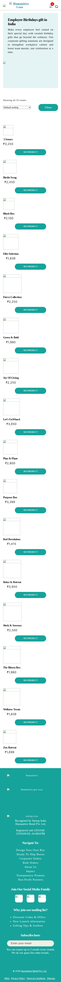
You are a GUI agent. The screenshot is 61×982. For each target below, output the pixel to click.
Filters (48, 107)
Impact (30, 871)
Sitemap (51, 978)
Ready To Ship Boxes (30, 854)
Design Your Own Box (30, 850)
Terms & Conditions (35, 978)
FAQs (7, 978)
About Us (30, 866)
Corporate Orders (30, 858)
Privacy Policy (18, 978)
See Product (30, 152)
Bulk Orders (30, 862)
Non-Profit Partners (30, 879)
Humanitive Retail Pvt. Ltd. (34, 971)
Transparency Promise (30, 875)
